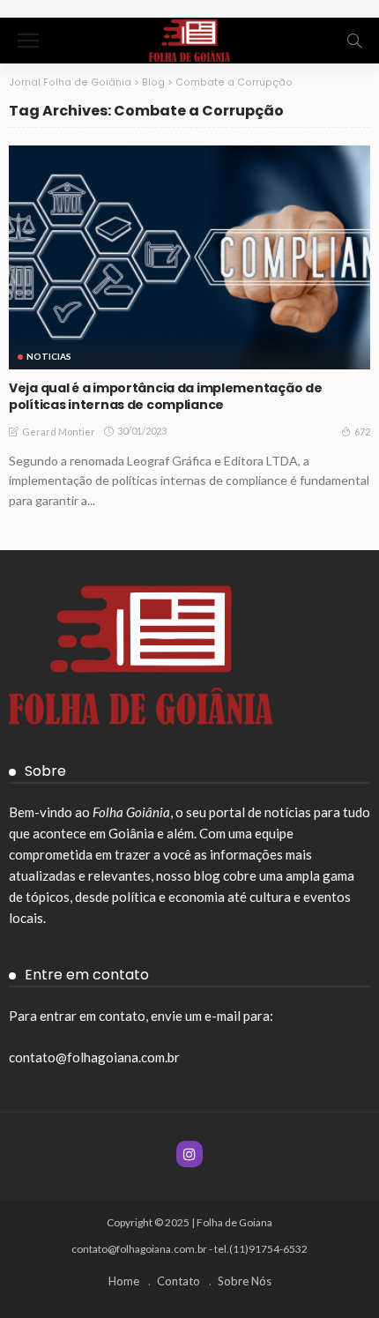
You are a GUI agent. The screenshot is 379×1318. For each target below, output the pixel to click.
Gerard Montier (58, 431)
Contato (178, 1281)
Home (123, 1281)
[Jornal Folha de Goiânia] (189, 38)
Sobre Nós (244, 1281)
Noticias (48, 356)
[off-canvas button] (28, 40)
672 (362, 431)
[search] (354, 40)
